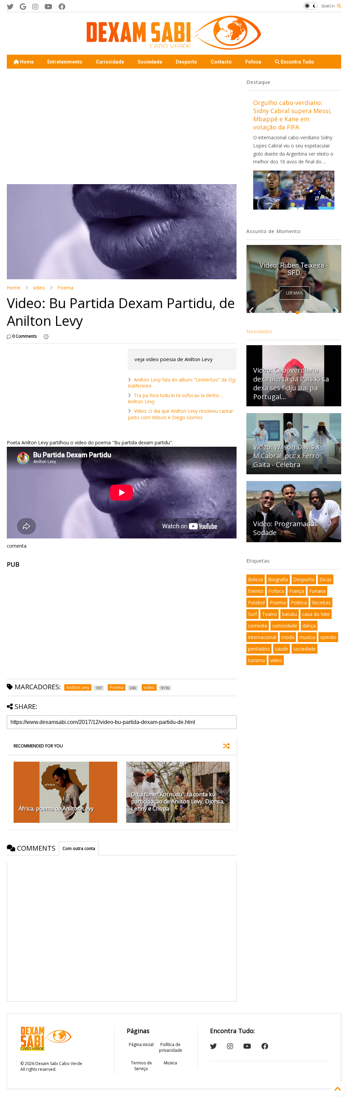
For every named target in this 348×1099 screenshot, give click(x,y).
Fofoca (253, 62)
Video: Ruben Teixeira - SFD (293, 269)
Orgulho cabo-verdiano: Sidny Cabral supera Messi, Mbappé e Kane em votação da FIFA (292, 115)
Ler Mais (294, 293)
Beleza (255, 579)
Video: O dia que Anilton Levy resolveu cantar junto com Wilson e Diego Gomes (180, 414)
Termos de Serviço (141, 1065)
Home (26, 62)
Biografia (278, 579)
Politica (299, 602)
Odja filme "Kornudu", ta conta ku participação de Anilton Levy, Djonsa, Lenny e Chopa (178, 801)
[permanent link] (46, 336)
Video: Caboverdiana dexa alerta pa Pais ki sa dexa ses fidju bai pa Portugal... (291, 383)
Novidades (259, 331)
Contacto (221, 62)
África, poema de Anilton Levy (56, 808)
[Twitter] (10, 7)
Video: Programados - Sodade (287, 528)
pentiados (259, 648)
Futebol (256, 602)
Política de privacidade (170, 1047)
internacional (262, 637)
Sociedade (150, 62)
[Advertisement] (122, 126)
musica (307, 637)
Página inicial (141, 1044)
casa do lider (316, 614)
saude (281, 648)
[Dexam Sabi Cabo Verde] (174, 46)
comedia (257, 625)
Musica (170, 1063)
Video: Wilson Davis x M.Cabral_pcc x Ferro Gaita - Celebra (286, 455)
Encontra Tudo (297, 62)
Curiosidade (110, 62)
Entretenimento (64, 62)
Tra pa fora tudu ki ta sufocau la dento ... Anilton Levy (175, 398)
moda (287, 637)
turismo (256, 660)
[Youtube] (48, 7)
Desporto (186, 62)
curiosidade (284, 625)
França (296, 591)
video (39, 287)
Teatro (269, 614)
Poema (65, 287)
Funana (317, 591)
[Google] (23, 7)
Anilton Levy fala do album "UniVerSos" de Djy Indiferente (182, 382)
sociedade (304, 648)
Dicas (325, 579)
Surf (252, 614)
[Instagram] (35, 7)
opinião (328, 637)
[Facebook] (61, 7)
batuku (289, 614)
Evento (255, 591)
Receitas (321, 602)
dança (309, 625)
